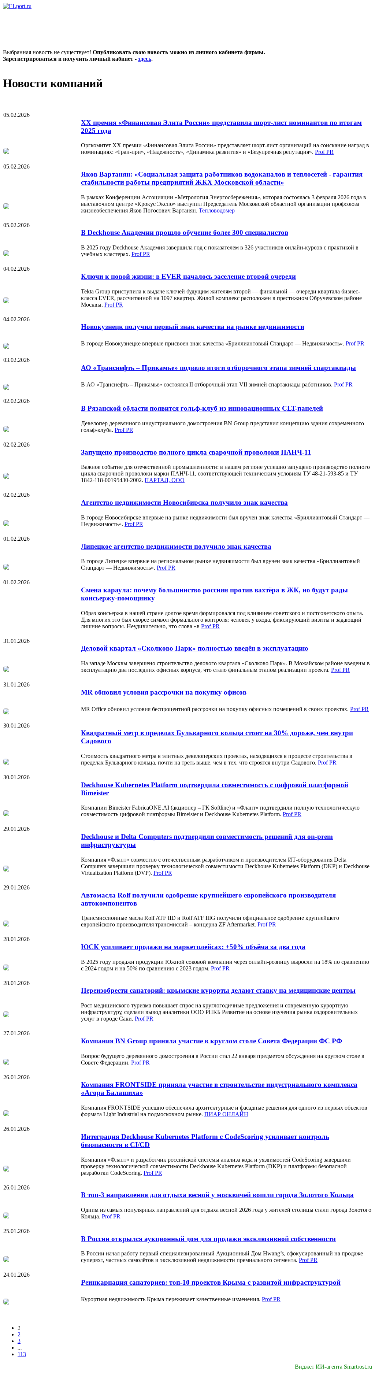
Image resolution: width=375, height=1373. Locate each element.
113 (22, 1354)
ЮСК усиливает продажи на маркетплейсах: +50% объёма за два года (193, 947)
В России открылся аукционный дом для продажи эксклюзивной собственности (208, 1239)
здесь (144, 59)
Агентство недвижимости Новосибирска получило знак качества (184, 502)
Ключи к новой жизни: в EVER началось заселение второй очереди (188, 276)
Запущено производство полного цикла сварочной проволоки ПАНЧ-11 (196, 452)
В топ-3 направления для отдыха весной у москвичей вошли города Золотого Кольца (217, 1195)
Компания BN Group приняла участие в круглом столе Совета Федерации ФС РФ (211, 1041)
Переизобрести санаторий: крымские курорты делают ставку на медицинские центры (218, 990)
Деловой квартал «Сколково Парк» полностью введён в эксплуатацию (194, 648)
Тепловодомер (217, 210)
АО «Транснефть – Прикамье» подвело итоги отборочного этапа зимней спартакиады (218, 367)
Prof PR (324, 152)
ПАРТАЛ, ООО (165, 480)
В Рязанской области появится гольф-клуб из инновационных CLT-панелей (202, 408)
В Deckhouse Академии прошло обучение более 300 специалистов (184, 232)
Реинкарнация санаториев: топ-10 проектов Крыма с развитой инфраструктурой (211, 1282)
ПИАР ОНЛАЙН (226, 1114)
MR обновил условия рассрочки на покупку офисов (163, 692)
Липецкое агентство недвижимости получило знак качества (176, 546)
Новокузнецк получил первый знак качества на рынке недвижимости (192, 326)
